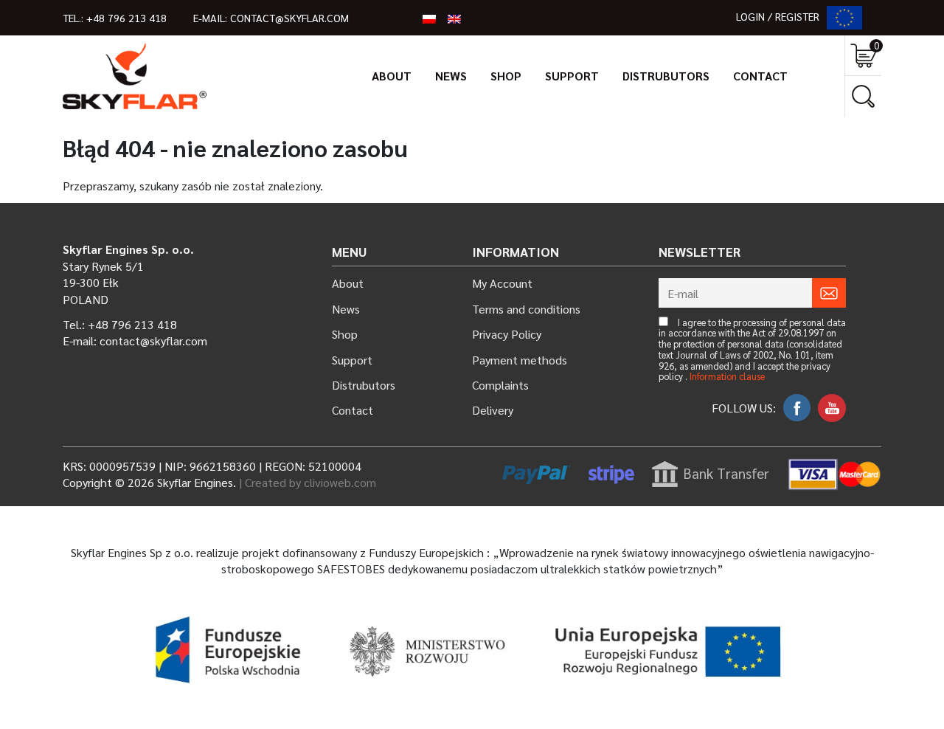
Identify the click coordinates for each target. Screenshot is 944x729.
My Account (502, 283)
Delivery (492, 410)
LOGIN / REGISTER (777, 16)
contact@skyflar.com (289, 17)
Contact (760, 75)
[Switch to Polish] (429, 18)
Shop (505, 75)
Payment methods (519, 359)
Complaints (500, 385)
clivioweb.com (340, 482)
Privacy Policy (506, 334)
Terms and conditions (526, 309)
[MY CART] (863, 56)
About (392, 75)
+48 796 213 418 (126, 17)
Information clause (727, 376)
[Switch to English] (454, 18)
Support (572, 75)
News (451, 75)
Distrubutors (665, 75)
